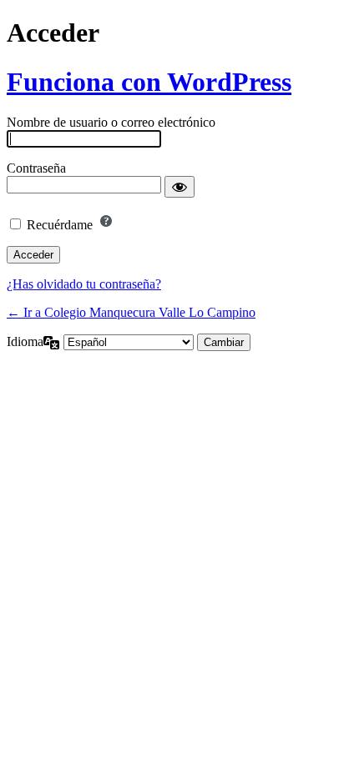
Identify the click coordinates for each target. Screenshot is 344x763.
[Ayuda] (106, 221)
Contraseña (36, 168)
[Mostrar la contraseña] (179, 187)
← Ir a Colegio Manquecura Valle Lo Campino (131, 312)
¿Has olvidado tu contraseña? (84, 284)
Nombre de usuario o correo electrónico (111, 122)
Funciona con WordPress (149, 82)
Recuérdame (60, 225)
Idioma (25, 341)
